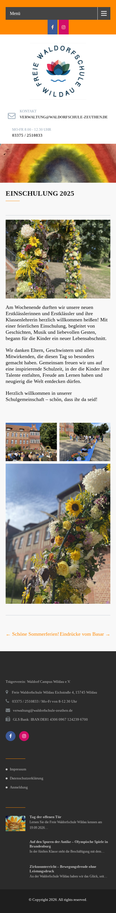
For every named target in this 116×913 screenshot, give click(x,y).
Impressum (18, 769)
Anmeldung (19, 787)
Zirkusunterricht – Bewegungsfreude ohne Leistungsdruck (63, 868)
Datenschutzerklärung (26, 778)
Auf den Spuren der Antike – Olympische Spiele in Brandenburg (69, 844)
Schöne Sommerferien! (32, 634)
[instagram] (64, 27)
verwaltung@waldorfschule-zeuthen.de (64, 117)
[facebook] (52, 27)
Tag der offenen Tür (45, 817)
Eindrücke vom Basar (85, 634)
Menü (15, 13)
